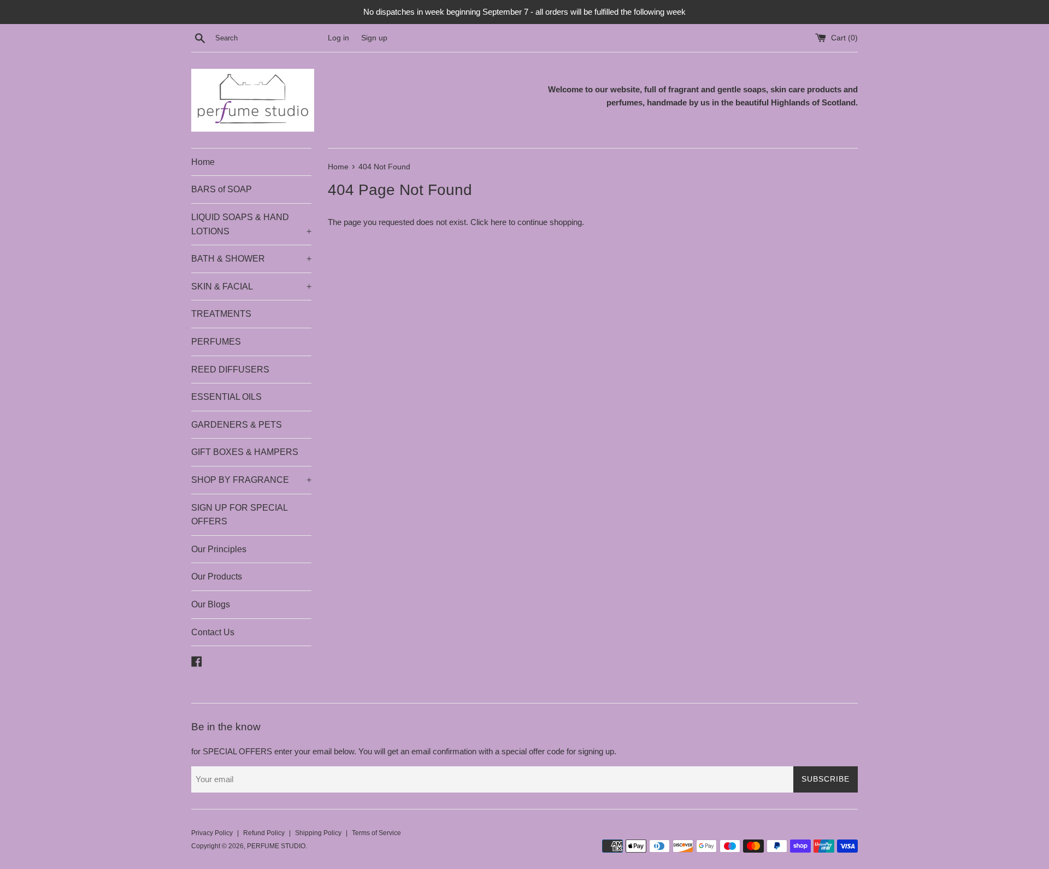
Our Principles (218, 549)
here (498, 222)
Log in (338, 38)
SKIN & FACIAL (251, 286)
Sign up (374, 38)
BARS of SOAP (221, 189)
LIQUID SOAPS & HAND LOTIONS (251, 224)
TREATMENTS (221, 313)
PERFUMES (216, 341)
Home (203, 162)
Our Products (216, 576)
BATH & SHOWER (251, 258)
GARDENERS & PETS (236, 424)
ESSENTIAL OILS (226, 396)
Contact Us (212, 632)
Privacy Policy (212, 833)
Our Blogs (210, 604)
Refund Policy (264, 833)
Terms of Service (376, 833)
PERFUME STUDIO (276, 846)
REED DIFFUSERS (230, 369)
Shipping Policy (318, 833)
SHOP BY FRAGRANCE (251, 479)
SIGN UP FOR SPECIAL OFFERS (239, 515)
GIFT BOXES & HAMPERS (244, 452)
